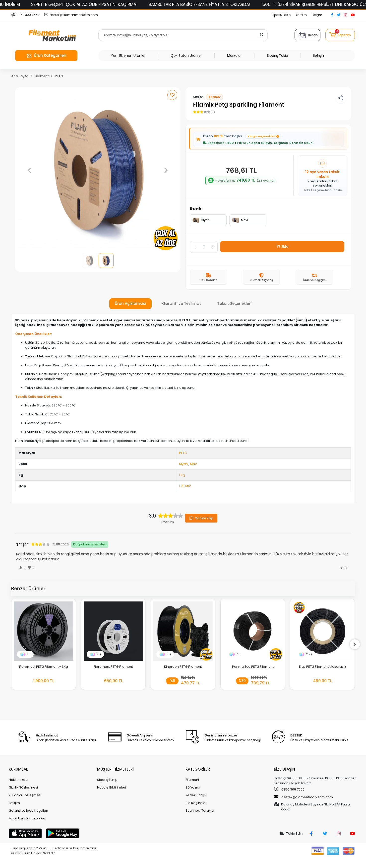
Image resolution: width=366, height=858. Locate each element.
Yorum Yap (204, 518)
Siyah (205, 220)
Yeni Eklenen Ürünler (128, 55)
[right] (354, 644)
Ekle (284, 246)
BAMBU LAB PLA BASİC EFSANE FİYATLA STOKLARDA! (199, 4)
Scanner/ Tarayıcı (199, 810)
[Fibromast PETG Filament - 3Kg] (43, 631)
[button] (340, 35)
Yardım (301, 15)
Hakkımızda (18, 779)
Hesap (313, 35)
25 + (309, 654)
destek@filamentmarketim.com (307, 797)
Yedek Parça (195, 795)
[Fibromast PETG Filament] (113, 631)
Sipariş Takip (281, 15)
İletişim (317, 15)
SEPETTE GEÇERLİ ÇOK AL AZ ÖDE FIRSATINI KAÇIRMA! (84, 4)
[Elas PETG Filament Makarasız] (322, 631)
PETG (183, 453)
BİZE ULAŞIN (284, 769)
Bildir (343, 568)
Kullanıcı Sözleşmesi (25, 795)
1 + (29, 654)
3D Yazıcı (192, 787)
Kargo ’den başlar (239, 136)
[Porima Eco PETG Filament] (252, 631)
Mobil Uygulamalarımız (27, 818)
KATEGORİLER (197, 769)
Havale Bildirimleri (111, 787)
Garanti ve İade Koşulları (28, 810)
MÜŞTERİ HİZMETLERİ (115, 769)
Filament (192, 779)
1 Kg (182, 475)
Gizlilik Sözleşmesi (23, 787)
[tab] (130, 303)
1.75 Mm (185, 486)
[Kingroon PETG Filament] (183, 631)
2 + (99, 654)
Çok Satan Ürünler (186, 55)
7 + (238, 654)
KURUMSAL (18, 769)
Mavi (244, 220)
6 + (169, 654)
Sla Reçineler (196, 802)
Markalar (234, 55)
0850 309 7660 (293, 789)
